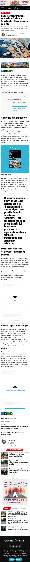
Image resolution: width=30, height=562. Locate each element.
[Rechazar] (28, 555)
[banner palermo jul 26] (15, 67)
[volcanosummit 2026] (15, 504)
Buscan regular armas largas (19, 109)
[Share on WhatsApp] (8, 71)
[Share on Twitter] (5, 71)
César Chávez (11, 35)
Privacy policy (19, 557)
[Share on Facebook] (2, 71)
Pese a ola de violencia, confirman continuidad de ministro (20, 104)
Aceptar (12, 559)
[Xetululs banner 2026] (15, 5)
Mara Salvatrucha (7, 420)
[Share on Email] (11, 71)
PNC (3, 421)
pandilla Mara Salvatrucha (10, 79)
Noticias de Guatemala (21, 420)
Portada (8, 421)
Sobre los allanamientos (14, 99)
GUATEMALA (14, 418)
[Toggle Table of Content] (25, 95)
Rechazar (18, 559)
